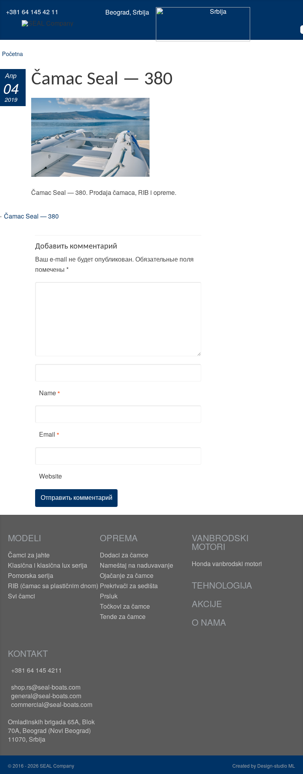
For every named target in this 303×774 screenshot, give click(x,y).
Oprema (119, 537)
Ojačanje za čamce (126, 575)
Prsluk (109, 595)
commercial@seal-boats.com (51, 704)
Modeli (24, 537)
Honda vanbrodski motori (227, 563)
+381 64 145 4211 (36, 670)
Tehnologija (222, 585)
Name (47, 392)
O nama (209, 622)
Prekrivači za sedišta (129, 585)
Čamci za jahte (29, 554)
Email (47, 434)
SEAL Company (56, 765)
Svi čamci (21, 595)
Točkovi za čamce (125, 606)
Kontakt (28, 653)
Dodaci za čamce (124, 554)
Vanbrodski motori (220, 541)
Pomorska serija (30, 575)
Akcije (207, 603)
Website (50, 475)
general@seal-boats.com (46, 695)
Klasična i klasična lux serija (47, 565)
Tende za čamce (123, 616)
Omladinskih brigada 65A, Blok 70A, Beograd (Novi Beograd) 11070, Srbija (51, 730)
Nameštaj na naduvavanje (136, 565)
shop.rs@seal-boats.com (45, 687)
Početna (12, 53)
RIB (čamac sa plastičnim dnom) (53, 585)
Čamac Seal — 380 (31, 216)
